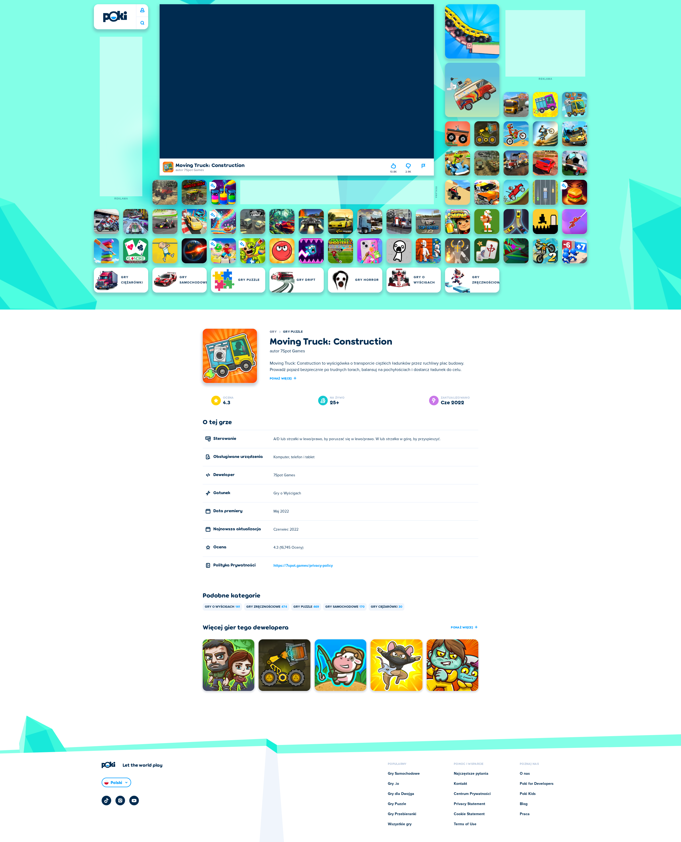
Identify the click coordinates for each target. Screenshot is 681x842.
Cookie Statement (469, 814)
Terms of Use (465, 824)
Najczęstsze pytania (471, 774)
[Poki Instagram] (120, 800)
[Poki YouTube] (134, 800)
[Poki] (114, 16)
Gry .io (393, 784)
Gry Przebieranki (402, 814)
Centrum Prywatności (472, 794)
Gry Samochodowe (344, 606)
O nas (525, 774)
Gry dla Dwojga (401, 794)
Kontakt (460, 784)
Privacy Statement (469, 804)
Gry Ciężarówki (386, 606)
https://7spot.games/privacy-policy (303, 566)
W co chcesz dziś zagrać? (142, 23)
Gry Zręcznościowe (266, 606)
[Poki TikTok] (106, 800)
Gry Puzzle (293, 332)
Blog (524, 804)
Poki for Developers (537, 784)
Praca (525, 814)
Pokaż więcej (281, 378)
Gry (273, 332)
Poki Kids (528, 794)
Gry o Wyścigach (222, 606)
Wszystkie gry (400, 824)
